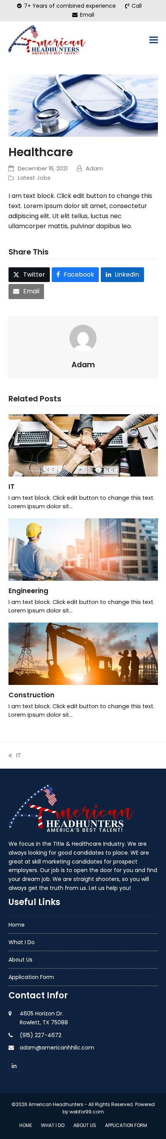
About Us (20, 960)
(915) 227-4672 (40, 1035)
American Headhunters (56, 1104)
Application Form (31, 977)
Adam (94, 168)
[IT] (83, 444)
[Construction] (83, 653)
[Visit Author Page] (83, 337)
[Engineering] (83, 549)
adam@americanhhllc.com (57, 1047)
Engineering (28, 590)
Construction (31, 695)
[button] (153, 40)
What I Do (21, 942)
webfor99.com (86, 1111)
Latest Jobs (34, 178)
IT (11, 486)
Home (16, 925)
